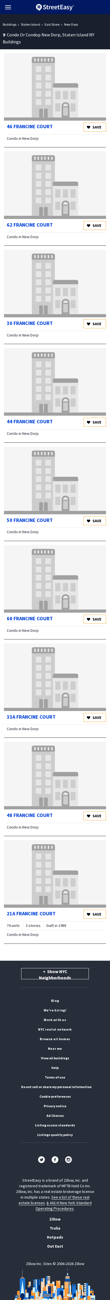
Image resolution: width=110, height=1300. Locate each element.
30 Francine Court (30, 323)
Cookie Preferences (55, 1096)
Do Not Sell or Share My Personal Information (56, 1087)
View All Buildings (55, 1058)
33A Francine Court (31, 717)
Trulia (55, 1228)
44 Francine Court (30, 421)
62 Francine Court (30, 225)
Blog (55, 1000)
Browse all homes (55, 1039)
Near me (55, 1048)
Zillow (55, 1219)
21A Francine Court (31, 913)
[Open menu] (8, 7)
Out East (55, 1246)
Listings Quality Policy (55, 1135)
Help (55, 1068)
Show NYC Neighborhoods (55, 974)
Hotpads (55, 1237)
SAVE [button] (96, 127)
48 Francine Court (30, 815)
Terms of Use (55, 1077)
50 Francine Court (30, 520)
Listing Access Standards (55, 1125)
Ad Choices (55, 1115)
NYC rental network (55, 1029)
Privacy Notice (55, 1106)
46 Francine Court (30, 126)
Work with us (55, 1020)
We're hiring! (55, 1010)
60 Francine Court (30, 618)
